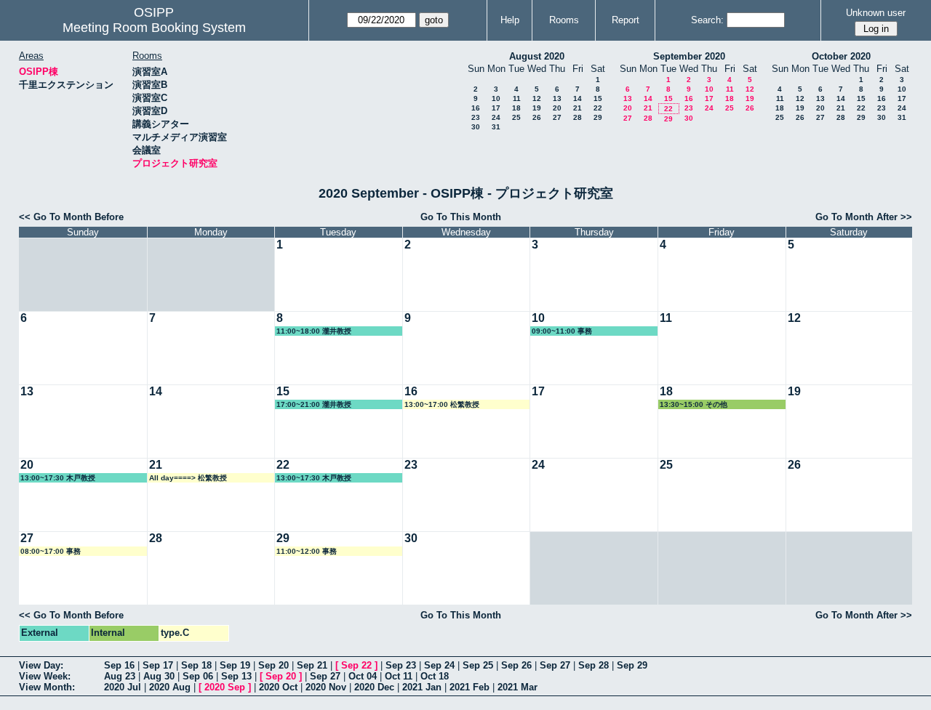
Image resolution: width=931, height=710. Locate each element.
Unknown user (876, 12)
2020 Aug (170, 687)
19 (536, 108)
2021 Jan (421, 687)
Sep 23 (400, 665)
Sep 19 (235, 665)
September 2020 (689, 56)
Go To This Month (460, 216)
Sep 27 (555, 665)
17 (496, 108)
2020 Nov (325, 687)
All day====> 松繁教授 (188, 478)
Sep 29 (632, 665)
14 (577, 98)
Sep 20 (273, 665)
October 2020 (841, 56)
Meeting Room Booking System (154, 27)
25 (516, 117)
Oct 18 (434, 676)
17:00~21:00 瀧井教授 (313, 404)
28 (577, 117)
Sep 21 (312, 665)
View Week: (45, 676)
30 (475, 127)
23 (475, 117)
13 (557, 98)
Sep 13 (236, 676)
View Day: (41, 665)
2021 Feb (469, 687)
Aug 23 (119, 676)
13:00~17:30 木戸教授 (57, 478)
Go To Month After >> (863, 216)
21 (577, 108)
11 (517, 98)
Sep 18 (196, 665)
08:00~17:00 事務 (50, 551)
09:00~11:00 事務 (562, 331)
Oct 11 (398, 676)
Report (625, 20)
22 (598, 108)
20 (557, 108)
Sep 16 (119, 665)
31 (496, 127)
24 (496, 117)
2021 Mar (518, 687)
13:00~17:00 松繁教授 (441, 404)
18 (516, 108)
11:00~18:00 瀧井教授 (313, 331)
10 (496, 98)
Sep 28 (593, 665)
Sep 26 (516, 665)
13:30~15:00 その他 (693, 404)
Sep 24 (439, 665)
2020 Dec (374, 687)
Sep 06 (198, 676)
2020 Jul (122, 687)
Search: (707, 20)
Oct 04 (362, 676)
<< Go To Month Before (71, 216)
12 (536, 98)
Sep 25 (478, 665)
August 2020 (536, 56)
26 (536, 117)
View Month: (47, 687)
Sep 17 (158, 665)
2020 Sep (224, 687)
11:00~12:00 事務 (306, 551)
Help (509, 20)
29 (598, 117)
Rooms (564, 20)
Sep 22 (356, 665)
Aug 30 (159, 676)
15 (598, 98)
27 (557, 117)
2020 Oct (278, 687)
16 (475, 108)
